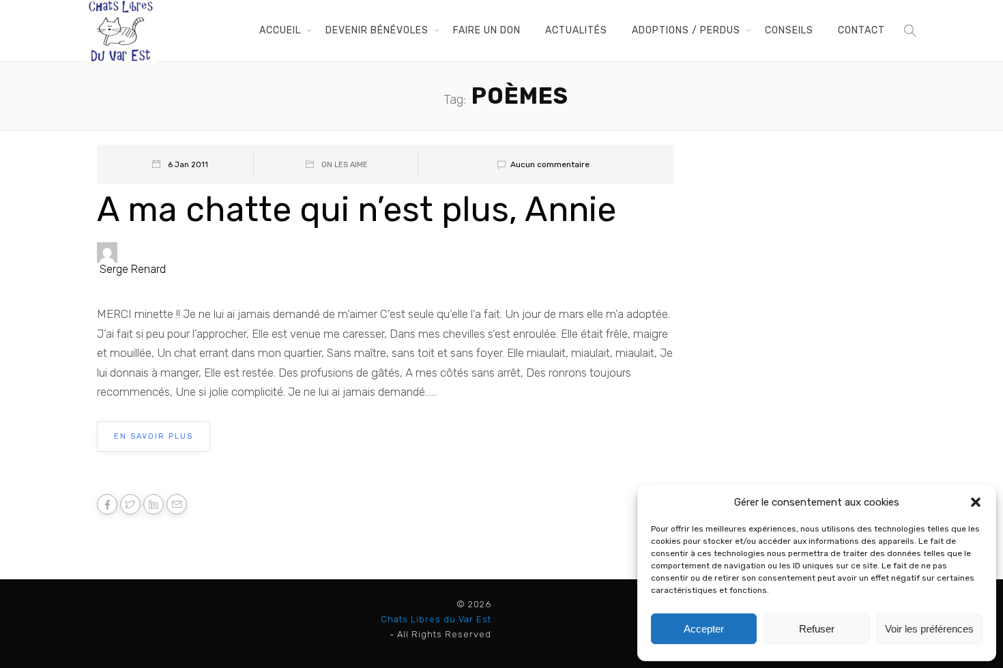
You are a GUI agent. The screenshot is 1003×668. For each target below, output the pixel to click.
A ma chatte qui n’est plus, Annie (356, 209)
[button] (976, 502)
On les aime (344, 164)
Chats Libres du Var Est (436, 619)
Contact (861, 30)
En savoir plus (153, 436)
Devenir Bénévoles (376, 30)
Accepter (704, 629)
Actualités (576, 30)
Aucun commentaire (550, 164)
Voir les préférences (929, 629)
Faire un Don (487, 30)
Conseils (789, 30)
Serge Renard (133, 269)
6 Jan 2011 (188, 164)
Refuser (816, 629)
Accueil (280, 30)
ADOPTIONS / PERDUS (686, 30)
